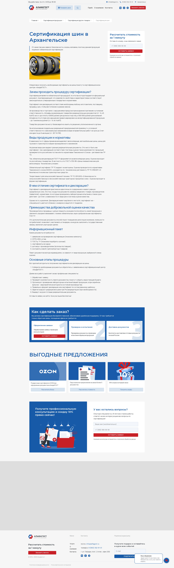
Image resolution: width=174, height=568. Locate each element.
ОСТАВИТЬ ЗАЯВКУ (49, 336)
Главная (34, 20)
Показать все (65, 8)
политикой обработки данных (127, 439)
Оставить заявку (126, 51)
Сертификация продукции (52, 20)
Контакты (108, 8)
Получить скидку (126, 390)
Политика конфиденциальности (39, 565)
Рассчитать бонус (48, 390)
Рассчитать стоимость (87, 390)
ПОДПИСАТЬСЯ (130, 556)
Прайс (90, 8)
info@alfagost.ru (92, 544)
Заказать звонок (138, 8)
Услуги (72, 544)
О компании (98, 8)
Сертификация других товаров (79, 20)
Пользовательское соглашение (61, 565)
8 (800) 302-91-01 (95, 548)
